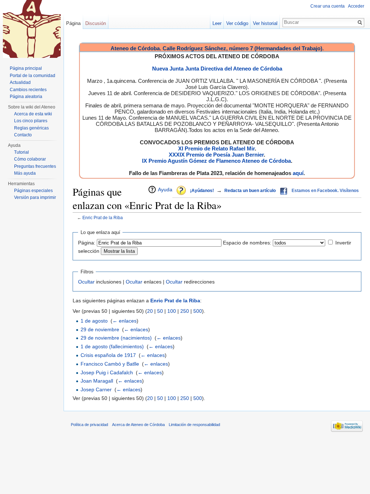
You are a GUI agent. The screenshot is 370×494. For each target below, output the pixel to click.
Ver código (237, 23)
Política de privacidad (89, 424)
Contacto (23, 134)
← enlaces (124, 321)
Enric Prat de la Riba (102, 217)
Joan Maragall (97, 381)
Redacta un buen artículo (250, 190)
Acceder (356, 6)
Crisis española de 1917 (108, 355)
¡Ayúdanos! (202, 190)
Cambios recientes (28, 89)
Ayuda (165, 189)
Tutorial (21, 152)
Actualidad (20, 82)
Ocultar (86, 282)
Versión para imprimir (35, 197)
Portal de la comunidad (32, 75)
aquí (298, 173)
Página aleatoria (26, 96)
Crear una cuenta (327, 6)
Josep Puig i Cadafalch (107, 372)
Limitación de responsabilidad (194, 424)
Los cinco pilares (30, 120)
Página (73, 23)
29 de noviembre (100, 329)
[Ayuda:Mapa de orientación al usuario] (182, 191)
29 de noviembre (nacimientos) (116, 338)
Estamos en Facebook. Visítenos (325, 190)
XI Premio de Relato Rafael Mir (216, 148)
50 (160, 311)
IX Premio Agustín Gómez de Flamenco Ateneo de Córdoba (216, 161)
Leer (216, 23)
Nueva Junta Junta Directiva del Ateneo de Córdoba (217, 68)
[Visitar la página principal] (32, 29)
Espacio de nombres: (247, 243)
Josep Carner (96, 389)
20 (150, 311)
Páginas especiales (33, 190)
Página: (86, 243)
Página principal (26, 68)
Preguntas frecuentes (35, 166)
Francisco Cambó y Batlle (110, 364)
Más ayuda (25, 173)
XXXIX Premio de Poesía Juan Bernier (216, 155)
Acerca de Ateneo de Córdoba (138, 424)
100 (171, 311)
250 (184, 311)
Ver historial (265, 23)
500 (197, 311)
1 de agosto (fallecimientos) (112, 346)
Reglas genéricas (31, 128)
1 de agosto (94, 321)
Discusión (95, 23)
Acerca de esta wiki (33, 113)
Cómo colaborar (30, 159)
